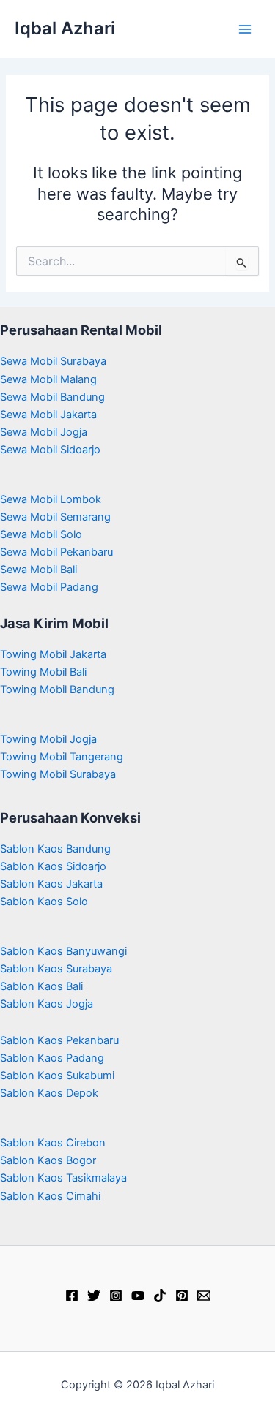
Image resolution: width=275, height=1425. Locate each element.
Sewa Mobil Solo (41, 534)
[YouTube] (137, 1295)
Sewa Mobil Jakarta (48, 414)
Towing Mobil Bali (43, 672)
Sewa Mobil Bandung (52, 397)
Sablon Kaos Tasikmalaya (63, 1177)
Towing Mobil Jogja (48, 739)
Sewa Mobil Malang (48, 379)
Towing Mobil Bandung (57, 689)
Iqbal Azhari (65, 28)
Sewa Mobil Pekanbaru (56, 552)
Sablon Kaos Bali (41, 986)
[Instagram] (115, 1295)
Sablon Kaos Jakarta (51, 884)
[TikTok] (159, 1295)
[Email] (203, 1295)
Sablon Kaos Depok (49, 1093)
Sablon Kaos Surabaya (56, 968)
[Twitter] (93, 1295)
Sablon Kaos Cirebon (53, 1142)
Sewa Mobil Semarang (55, 516)
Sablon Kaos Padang (52, 1058)
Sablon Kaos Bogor (48, 1160)
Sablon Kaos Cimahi (50, 1196)
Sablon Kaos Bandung (55, 848)
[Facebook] (71, 1295)
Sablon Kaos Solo (44, 901)
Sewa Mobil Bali (38, 569)
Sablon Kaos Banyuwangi (63, 951)
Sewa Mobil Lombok (50, 499)
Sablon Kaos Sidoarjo (53, 866)
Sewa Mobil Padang (49, 587)
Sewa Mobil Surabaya (53, 361)
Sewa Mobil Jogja (43, 432)
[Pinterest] (181, 1295)
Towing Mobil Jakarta (53, 654)
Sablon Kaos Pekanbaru (59, 1040)
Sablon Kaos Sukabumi (57, 1075)
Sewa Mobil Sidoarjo (50, 449)
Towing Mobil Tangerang (61, 756)
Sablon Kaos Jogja (46, 1003)
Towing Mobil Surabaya (58, 774)
